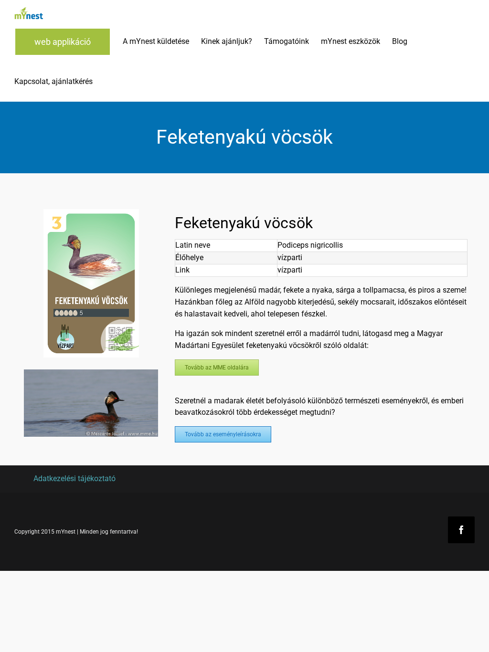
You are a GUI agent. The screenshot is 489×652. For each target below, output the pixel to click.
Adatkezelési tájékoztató (74, 478)
